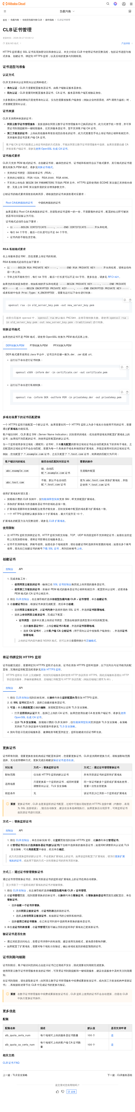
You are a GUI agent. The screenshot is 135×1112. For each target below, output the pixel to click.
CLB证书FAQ (11, 1062)
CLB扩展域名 (57, 521)
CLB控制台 (22, 599)
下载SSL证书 (51, 548)
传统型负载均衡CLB (32, 19)
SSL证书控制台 (62, 584)
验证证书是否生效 (63, 760)
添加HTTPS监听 (51, 669)
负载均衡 (15, 19)
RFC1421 (113, 276)
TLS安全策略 (67, 726)
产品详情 (125, 43)
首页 (5, 19)
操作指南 (49, 19)
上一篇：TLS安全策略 (15, 1075)
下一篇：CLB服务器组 (119, 1075)
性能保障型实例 (50, 499)
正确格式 (91, 640)
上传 (79, 548)
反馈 (73, 1091)
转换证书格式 (45, 167)
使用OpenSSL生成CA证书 (52, 148)
